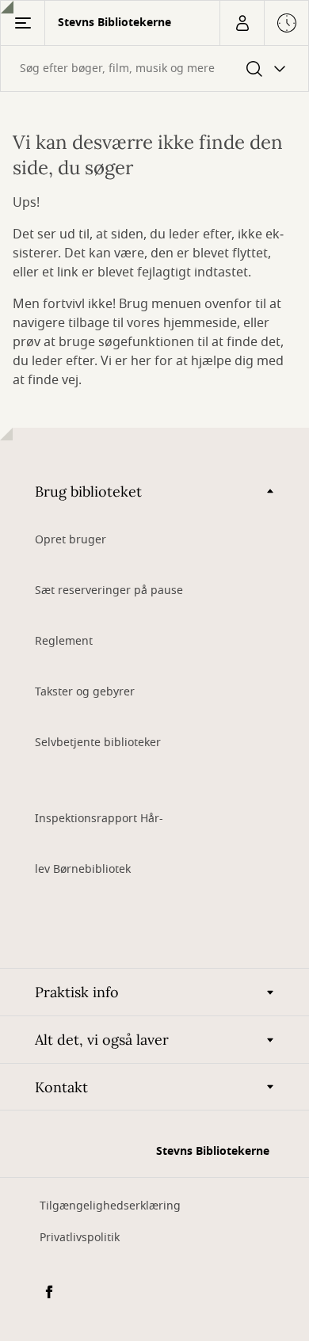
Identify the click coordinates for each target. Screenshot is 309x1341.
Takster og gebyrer (85, 692)
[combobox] (154, 68)
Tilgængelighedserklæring (110, 1206)
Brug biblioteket (88, 491)
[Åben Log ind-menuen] (241, 23)
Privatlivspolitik (80, 1237)
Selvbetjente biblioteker (98, 742)
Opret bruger (70, 539)
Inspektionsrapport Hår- (99, 818)
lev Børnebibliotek (83, 869)
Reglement (64, 641)
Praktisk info (77, 992)
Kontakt (61, 1087)
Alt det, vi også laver (102, 1040)
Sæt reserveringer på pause (109, 590)
